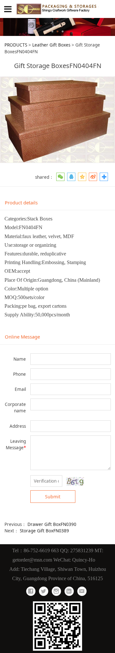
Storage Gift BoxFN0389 (44, 531)
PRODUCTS (15, 45)
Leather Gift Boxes (51, 45)
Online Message (22, 336)
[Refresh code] (75, 481)
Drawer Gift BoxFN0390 (51, 524)
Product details (21, 202)
